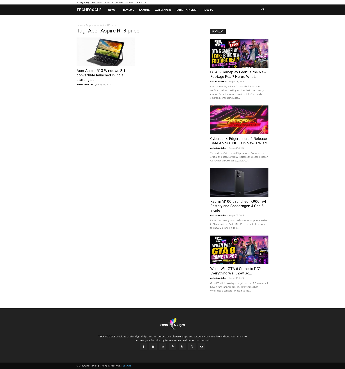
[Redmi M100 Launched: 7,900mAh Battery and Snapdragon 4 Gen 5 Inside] (239, 182)
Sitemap (127, 365)
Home (80, 25)
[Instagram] (153, 346)
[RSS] (182, 346)
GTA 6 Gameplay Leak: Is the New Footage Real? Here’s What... (238, 74)
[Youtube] (201, 346)
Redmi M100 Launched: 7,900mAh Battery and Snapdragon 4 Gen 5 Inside (238, 206)
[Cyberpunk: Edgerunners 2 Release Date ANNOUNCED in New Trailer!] (239, 119)
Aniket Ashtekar (85, 84)
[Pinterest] (172, 346)
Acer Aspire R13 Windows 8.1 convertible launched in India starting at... (101, 75)
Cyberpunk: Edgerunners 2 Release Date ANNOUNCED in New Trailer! (238, 141)
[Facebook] (143, 346)
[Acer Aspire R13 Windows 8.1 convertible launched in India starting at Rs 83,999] (106, 51)
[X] (192, 346)
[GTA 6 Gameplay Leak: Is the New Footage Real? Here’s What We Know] (239, 53)
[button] (263, 9)
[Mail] (162, 346)
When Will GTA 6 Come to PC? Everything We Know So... (235, 271)
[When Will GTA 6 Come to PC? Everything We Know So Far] (239, 250)
